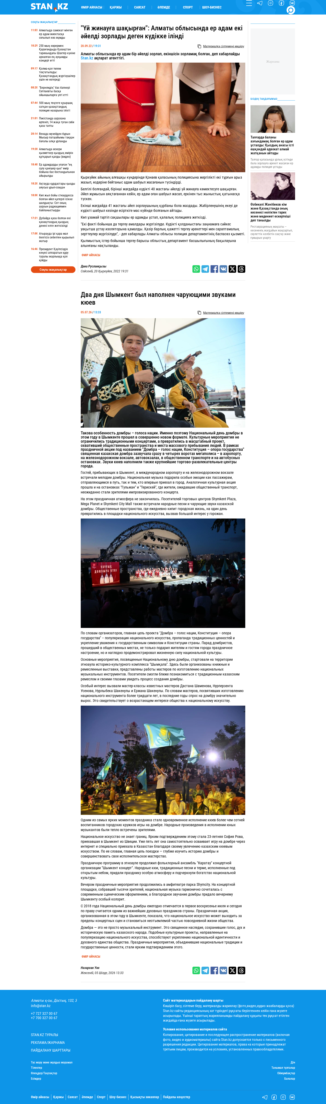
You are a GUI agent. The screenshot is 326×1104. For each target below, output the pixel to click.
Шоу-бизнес (211, 7)
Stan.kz (87, 58)
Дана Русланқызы (93, 266)
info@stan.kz (41, 1006)
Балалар (289, 1078)
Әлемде (164, 7)
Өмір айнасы (91, 7)
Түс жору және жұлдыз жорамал (51, 1062)
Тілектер (36, 1067)
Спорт (188, 7)
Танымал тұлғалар (283, 1067)
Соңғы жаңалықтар (53, 269)
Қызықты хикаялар (144, 1097)
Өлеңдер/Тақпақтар (44, 1073)
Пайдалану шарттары (50, 1050)
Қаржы (116, 7)
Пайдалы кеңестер (176, 1097)
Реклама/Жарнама (48, 1042)
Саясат (139, 7)
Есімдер (36, 1078)
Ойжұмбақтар (286, 1073)
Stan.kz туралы (44, 1035)
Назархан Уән (90, 968)
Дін (293, 1062)
